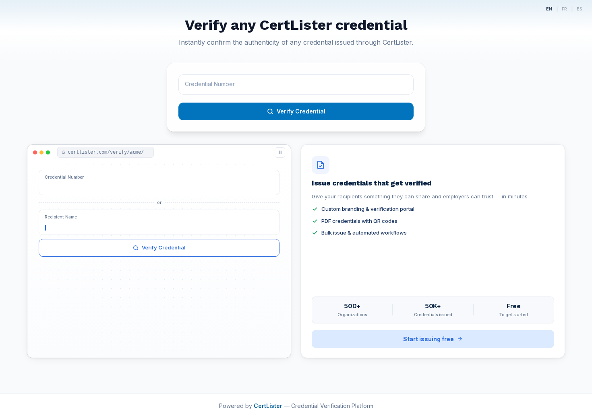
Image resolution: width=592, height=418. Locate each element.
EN (549, 9)
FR (564, 9)
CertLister (269, 405)
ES (579, 9)
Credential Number (64, 177)
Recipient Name (61, 217)
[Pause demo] (280, 152)
